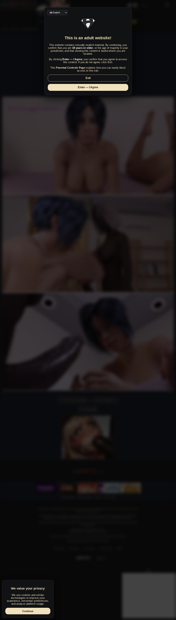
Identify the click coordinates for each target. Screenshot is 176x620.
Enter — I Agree (88, 87)
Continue (27, 611)
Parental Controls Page (70, 67)
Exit (88, 78)
